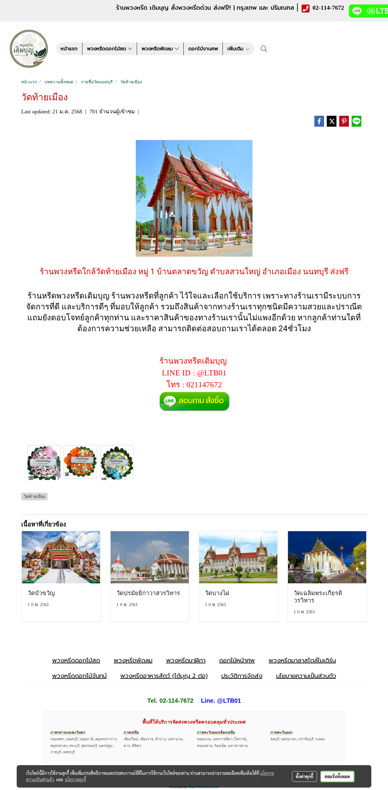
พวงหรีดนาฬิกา (186, 660)
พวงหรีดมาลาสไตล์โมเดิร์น (302, 660)
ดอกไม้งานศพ (203, 48)
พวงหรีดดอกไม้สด (107, 48)
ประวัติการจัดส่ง (242, 675)
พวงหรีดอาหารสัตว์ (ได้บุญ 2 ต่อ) (164, 675)
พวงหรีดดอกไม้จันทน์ (79, 675)
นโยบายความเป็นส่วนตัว (306, 675)
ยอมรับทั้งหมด (337, 776)
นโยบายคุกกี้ (75, 779)
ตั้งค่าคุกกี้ (304, 776)
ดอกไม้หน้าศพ (237, 660)
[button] (264, 49)
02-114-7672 (328, 7)
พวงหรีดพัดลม (158, 48)
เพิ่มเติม (236, 48)
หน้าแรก (69, 48)
